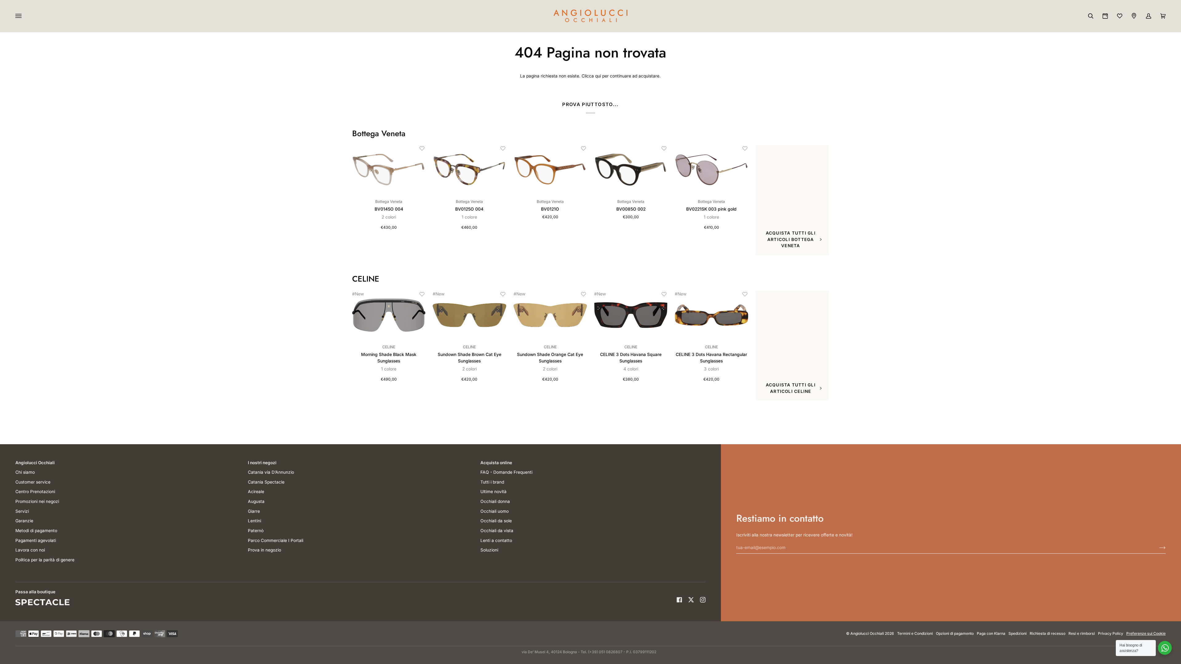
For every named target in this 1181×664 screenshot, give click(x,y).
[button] (422, 148)
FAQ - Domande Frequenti (506, 472)
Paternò (256, 530)
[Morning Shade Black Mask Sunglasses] (388, 315)
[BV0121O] (550, 169)
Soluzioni (489, 549)
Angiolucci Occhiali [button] (35, 462)
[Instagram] (703, 600)
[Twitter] (691, 600)
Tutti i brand (492, 482)
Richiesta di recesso (1047, 633)
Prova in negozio (264, 549)
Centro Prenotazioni (35, 491)
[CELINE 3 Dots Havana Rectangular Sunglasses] (711, 315)
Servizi (22, 511)
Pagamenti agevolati (35, 540)
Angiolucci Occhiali (867, 633)
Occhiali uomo (494, 511)
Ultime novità (493, 491)
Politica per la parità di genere (44, 559)
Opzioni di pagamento (955, 633)
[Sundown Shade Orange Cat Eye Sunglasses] (550, 315)
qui (598, 75)
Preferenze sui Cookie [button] (1146, 633)
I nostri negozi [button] (262, 462)
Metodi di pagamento (36, 530)
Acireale (256, 491)
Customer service (32, 482)
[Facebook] (679, 600)
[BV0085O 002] (630, 169)
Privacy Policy (1110, 633)
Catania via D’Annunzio (271, 472)
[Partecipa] (1157, 547)
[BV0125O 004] (469, 169)
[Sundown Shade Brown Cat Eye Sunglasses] (469, 315)
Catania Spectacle (266, 482)
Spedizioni (1017, 633)
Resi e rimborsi (1081, 633)
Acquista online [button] (496, 462)
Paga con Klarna (991, 633)
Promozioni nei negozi (37, 501)
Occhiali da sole (496, 520)
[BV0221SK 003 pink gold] (711, 169)
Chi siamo (25, 472)
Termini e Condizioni (915, 633)
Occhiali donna (495, 501)
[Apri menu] (24, 16)
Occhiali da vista (496, 530)
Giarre (254, 511)
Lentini (254, 520)
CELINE (365, 279)
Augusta (256, 501)
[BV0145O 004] (388, 169)
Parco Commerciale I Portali (275, 540)
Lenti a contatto (496, 540)
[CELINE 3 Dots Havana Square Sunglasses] (630, 315)
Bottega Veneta (378, 133)
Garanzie (24, 520)
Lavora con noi (30, 549)
